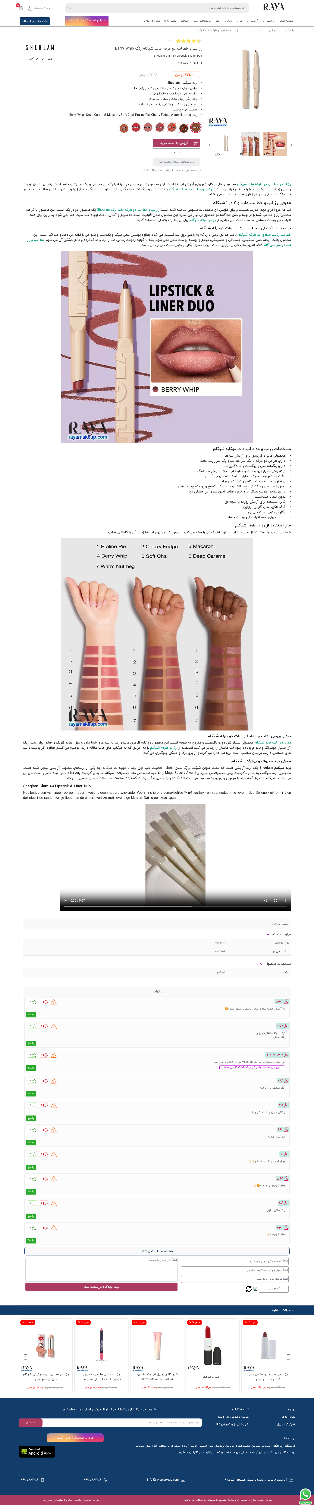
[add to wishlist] (170, 41)
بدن (229, 21)
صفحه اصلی (286, 21)
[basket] (21, 8)
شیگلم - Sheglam (179, 83)
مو (240, 21)
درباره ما (290, 1409)
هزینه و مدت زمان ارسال (233, 1417)
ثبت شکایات (240, 1409)
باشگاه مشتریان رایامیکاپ (35, 21)
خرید (176, 152)
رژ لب (249, 30)
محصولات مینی (202, 21)
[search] (69, 8)
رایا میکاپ (289, 30)
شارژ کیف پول (286, 1424)
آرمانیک (78, 1500)
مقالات (184, 21)
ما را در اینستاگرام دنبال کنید (87, 21)
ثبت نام (30, 1422)
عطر (217, 21)
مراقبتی (270, 21)
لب (261, 30)
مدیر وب (48, 1500)
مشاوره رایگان (152, 21)
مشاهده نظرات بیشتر (157, 1251)
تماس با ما (170, 21)
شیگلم (33, 59)
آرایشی (254, 21)
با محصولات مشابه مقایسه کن (176, 162)
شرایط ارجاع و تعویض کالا (232, 1424)
